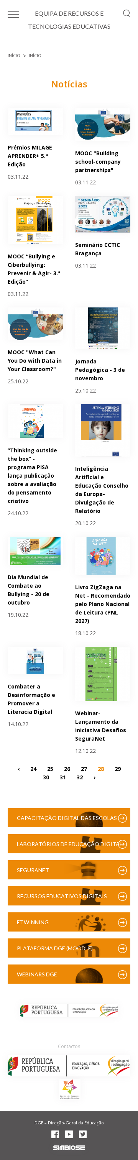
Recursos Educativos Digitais (62, 896)
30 (46, 776)
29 (118, 768)
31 (63, 776)
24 (33, 768)
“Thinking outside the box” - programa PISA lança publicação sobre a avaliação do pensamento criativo (32, 475)
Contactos (69, 1046)
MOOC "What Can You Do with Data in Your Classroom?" (35, 360)
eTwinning (33, 922)
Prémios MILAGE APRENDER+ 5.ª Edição (30, 156)
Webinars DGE (37, 974)
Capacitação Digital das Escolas (67, 818)
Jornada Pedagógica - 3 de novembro (100, 370)
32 (80, 776)
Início (14, 55)
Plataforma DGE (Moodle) (55, 948)
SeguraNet (33, 870)
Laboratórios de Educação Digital (69, 844)
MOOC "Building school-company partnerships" (98, 162)
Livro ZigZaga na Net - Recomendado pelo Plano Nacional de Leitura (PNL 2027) (102, 603)
